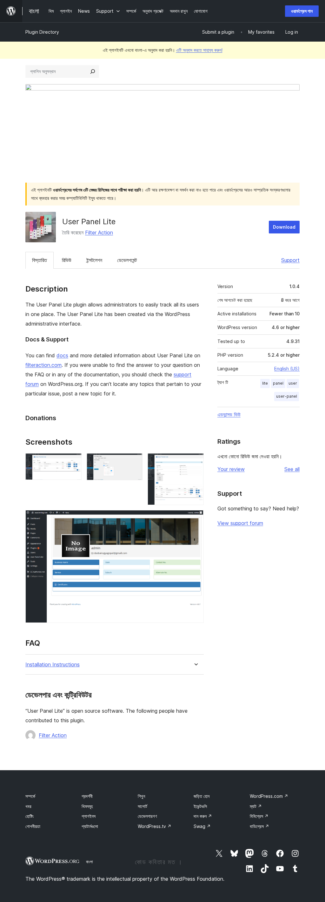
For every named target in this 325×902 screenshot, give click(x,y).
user (293, 383)
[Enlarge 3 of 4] (195, 462)
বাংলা (89, 861)
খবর (28, 806)
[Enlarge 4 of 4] (195, 518)
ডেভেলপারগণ (147, 816)
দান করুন (203, 816)
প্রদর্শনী (87, 796)
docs (62, 355)
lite (265, 383)
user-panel (286, 396)
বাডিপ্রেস (259, 826)
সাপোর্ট (142, 806)
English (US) (287, 368)
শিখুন (141, 796)
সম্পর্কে (30, 796)
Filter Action (99, 232)
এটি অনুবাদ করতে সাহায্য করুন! (199, 50)
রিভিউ (66, 260)
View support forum (240, 523)
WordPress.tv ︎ (154, 826)
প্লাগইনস (89, 816)
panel (278, 383)
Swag (202, 826)
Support (290, 260)
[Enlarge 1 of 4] (73, 462)
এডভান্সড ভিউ (229, 414)
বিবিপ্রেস (259, 816)
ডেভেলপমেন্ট (127, 260)
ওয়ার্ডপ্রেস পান (302, 11)
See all (292, 469)
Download (284, 227)
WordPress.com (269, 796)
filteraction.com (43, 365)
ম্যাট (256, 806)
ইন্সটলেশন (94, 260)
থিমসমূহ (87, 806)
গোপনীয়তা (32, 826)
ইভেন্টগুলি (200, 806)
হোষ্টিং (29, 816)
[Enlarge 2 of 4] (134, 462)
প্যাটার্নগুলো (90, 826)
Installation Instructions (52, 665)
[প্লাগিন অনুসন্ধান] (92, 71)
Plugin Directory (42, 32)
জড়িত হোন (201, 796)
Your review (231, 469)
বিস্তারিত (39, 260)
